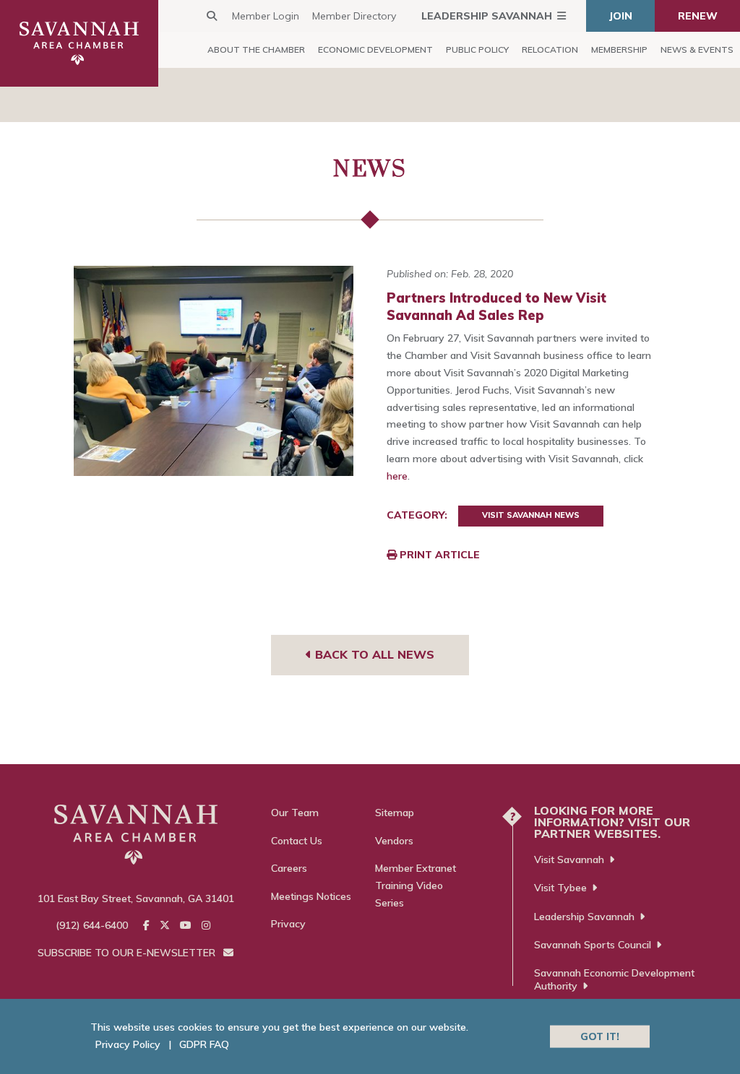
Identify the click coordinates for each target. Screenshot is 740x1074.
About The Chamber (256, 49)
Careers (289, 868)
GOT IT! (599, 1035)
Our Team (295, 812)
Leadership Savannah (486, 15)
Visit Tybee (560, 887)
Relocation (550, 49)
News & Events (697, 49)
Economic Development (375, 49)
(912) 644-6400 (92, 925)
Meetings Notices (311, 896)
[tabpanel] (214, 371)
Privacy (288, 923)
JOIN (620, 15)
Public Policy (477, 49)
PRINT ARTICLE (438, 554)
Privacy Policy (127, 1044)
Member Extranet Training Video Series (415, 885)
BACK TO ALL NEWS (372, 654)
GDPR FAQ (204, 1044)
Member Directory (354, 15)
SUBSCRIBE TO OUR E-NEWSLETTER (128, 952)
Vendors (394, 840)
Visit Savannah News (531, 515)
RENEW (698, 15)
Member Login (265, 15)
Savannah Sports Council (592, 944)
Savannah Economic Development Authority (614, 979)
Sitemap (394, 812)
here (397, 475)
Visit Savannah (569, 859)
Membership (619, 49)
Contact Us (296, 840)
